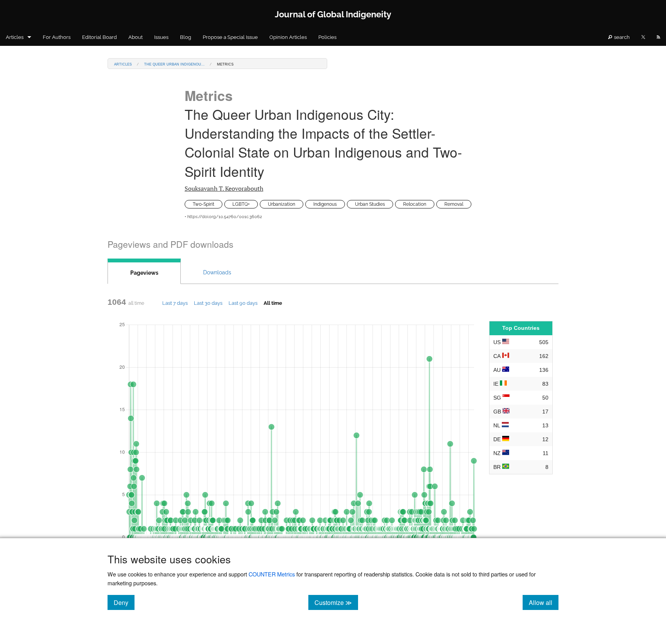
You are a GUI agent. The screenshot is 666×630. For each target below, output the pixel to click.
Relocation (414, 204)
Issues (161, 37)
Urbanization (281, 204)
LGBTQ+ (241, 204)
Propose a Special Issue (230, 37)
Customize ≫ (336, 602)
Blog (185, 37)
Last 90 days (243, 303)
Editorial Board (99, 37)
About (135, 37)
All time (273, 303)
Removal (453, 204)
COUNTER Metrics (272, 574)
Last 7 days (175, 303)
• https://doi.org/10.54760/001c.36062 (223, 216)
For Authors (57, 37)
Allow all (543, 602)
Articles (15, 37)
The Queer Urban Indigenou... (174, 64)
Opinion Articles (288, 37)
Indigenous (325, 204)
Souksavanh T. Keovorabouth (224, 188)
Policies (327, 37)
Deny (124, 602)
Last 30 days (208, 303)
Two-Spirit (203, 204)
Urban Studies (370, 204)
